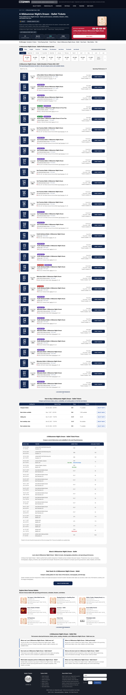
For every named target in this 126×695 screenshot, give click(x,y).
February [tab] (67, 53)
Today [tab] (25, 49)
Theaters (81, 6)
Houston (51, 78)
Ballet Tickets (37, 6)
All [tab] (21, 49)
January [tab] (59, 53)
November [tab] (44, 53)
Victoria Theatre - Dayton (42, 109)
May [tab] (89, 53)
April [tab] (81, 53)
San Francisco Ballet (42, 128)
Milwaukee (54, 280)
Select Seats (101, 407)
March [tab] (74, 53)
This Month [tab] (68, 49)
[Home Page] (24, 2)
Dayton (53, 111)
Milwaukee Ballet (41, 276)
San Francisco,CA (39, 471)
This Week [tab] (44, 49)
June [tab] (96, 53)
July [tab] (103, 53)
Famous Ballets (48, 6)
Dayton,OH (37, 462)
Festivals (67, 6)
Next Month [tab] (76, 49)
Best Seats (90, 6)
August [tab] (22, 53)
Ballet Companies (46, 679)
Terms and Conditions (59, 692)
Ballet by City (45, 681)
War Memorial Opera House (43, 129)
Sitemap (66, 692)
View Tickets (89, 36)
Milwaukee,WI (38, 535)
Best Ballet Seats (45, 686)
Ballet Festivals (45, 684)
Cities (74, 6)
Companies (59, 6)
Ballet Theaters (45, 683)
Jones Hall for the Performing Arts (44, 76)
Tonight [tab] (31, 49)
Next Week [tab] (61, 49)
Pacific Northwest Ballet (43, 234)
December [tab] (52, 53)
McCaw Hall (39, 235)
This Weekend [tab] (53, 49)
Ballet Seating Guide (63, 583)
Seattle (50, 237)
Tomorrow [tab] (37, 49)
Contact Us (28, 684)
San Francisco (61, 131)
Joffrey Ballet (40, 75)
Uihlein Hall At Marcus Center (43, 278)
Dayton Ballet (40, 108)
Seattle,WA (37, 517)
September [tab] (30, 53)
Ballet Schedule (45, 676)
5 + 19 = (85, 682)
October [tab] (37, 53)
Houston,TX (38, 448)
